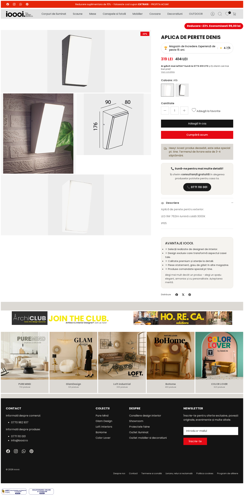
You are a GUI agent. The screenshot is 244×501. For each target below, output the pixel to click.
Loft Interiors (104, 427)
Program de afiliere (227, 473)
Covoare (155, 14)
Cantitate (167, 103)
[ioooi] (19, 14)
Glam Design (104, 421)
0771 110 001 (18, 436)
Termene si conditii (151, 473)
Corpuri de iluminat (53, 14)
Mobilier (137, 14)
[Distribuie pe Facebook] (176, 295)
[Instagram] (14, 4)
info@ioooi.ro (19, 440)
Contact (133, 473)
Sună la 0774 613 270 (196, 66)
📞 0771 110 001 (197, 187)
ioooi (16, 469)
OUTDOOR (196, 14)
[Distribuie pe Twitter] (183, 295)
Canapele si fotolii (114, 14)
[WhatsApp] (20, 4)
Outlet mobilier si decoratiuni (148, 438)
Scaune (77, 14)
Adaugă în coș (197, 123)
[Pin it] (189, 295)
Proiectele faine (139, 427)
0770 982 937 (19, 422)
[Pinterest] (27, 4)
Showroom (136, 421)
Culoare (169, 80)
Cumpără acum (197, 135)
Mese (92, 14)
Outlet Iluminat (139, 432)
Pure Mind (102, 416)
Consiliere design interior (145, 416)
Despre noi (119, 473)
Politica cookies (204, 473)
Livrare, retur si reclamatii (179, 473)
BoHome (101, 432)
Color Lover (103, 438)
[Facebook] (7, 4)
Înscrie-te (195, 441)
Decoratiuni (174, 14)
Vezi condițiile (168, 72)
